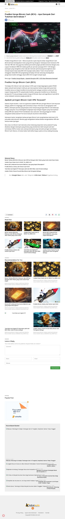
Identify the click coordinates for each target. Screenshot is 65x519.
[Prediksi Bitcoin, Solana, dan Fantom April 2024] (13, 243)
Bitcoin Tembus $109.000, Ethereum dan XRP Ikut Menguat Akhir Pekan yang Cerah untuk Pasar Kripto (32, 160)
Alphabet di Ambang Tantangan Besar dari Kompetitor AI (47, 471)
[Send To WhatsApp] (59, 215)
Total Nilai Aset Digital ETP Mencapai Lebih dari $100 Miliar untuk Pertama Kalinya (26, 169)
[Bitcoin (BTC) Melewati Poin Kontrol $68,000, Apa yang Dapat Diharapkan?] (51, 226)
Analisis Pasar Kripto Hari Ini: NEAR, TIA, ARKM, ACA (18, 162)
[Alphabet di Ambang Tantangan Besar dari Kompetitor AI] (21, 469)
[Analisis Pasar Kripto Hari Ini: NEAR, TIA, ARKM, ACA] (32, 226)
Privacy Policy (19, 513)
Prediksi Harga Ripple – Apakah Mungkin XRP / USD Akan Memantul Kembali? (34, 78)
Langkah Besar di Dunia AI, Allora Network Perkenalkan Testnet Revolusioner (52, 465)
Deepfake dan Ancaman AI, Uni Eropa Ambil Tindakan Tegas (48, 482)
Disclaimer (41, 513)
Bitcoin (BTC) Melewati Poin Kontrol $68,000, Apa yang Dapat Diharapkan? (24, 164)
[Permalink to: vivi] (6, 20)
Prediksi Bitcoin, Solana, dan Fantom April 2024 (17, 166)
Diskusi (44, 175)
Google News (16, 175)
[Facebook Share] (46, 215)
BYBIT (57, 56)
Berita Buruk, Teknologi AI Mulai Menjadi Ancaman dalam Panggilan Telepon (53, 487)
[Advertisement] (32, 145)
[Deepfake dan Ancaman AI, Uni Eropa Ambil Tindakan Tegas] (22, 481)
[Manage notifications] (3, 515)
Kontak (47, 513)
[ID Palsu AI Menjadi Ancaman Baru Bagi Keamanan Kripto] (21, 475)
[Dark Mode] (57, 4)
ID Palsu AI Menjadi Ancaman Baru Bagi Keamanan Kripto (47, 476)
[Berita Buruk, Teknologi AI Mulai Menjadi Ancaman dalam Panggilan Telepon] (26, 486)
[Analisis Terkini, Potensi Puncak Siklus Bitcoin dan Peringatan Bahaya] (51, 243)
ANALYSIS (7, 11)
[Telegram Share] (56, 215)
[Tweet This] (49, 215)
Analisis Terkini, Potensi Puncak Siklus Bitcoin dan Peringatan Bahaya (23, 171)
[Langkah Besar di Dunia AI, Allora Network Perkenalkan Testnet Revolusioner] (26, 464)
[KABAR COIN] (12, 4)
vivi (9, 19)
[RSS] (32, 508)
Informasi (37, 175)
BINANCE (50, 56)
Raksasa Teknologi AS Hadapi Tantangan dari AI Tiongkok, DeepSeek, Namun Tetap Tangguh (30, 460)
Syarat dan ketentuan (31, 513)
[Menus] (6, 4)
